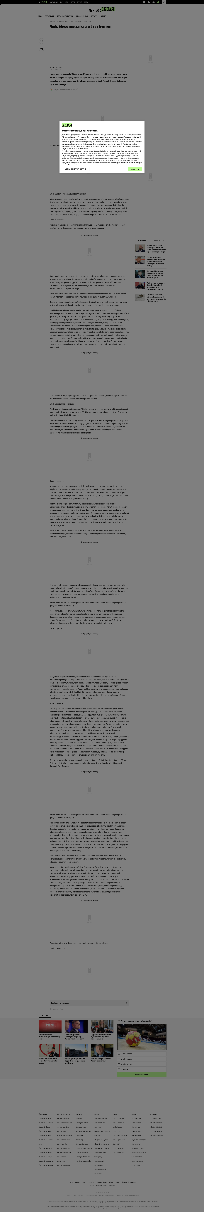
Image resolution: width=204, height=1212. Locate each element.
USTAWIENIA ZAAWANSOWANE (75, 169)
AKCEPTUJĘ (135, 169)
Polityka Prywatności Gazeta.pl (124, 163)
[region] (102, 147)
